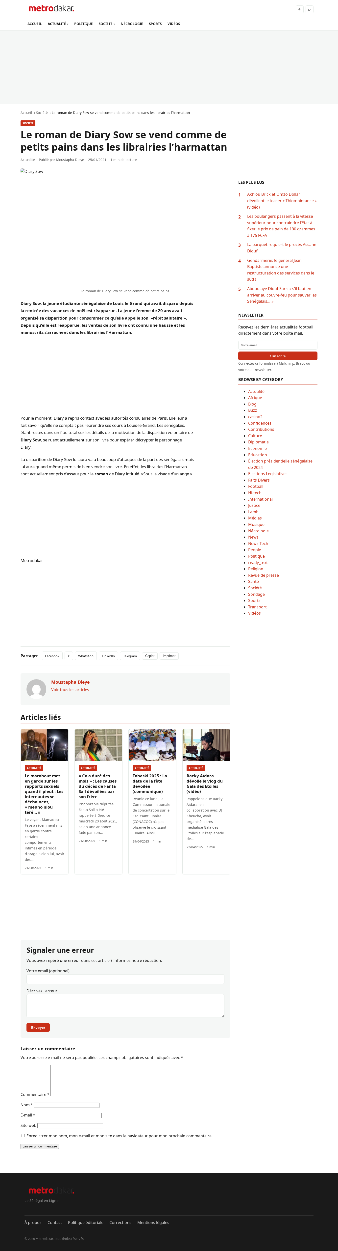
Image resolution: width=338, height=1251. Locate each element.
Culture (255, 435)
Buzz (252, 410)
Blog (252, 404)
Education (257, 455)
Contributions (261, 429)
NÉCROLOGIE (132, 23)
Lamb (253, 512)
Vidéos (254, 613)
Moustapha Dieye (70, 159)
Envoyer (38, 1028)
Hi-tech (255, 492)
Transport (257, 607)
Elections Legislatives (268, 473)
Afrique (255, 397)
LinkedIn (108, 656)
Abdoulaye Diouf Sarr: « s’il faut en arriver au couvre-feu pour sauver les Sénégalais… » (282, 295)
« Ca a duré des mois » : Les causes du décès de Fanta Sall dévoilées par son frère (98, 786)
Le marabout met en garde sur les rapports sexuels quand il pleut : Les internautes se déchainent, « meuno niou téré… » (44, 794)
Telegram (130, 656)
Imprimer (169, 656)
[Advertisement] (169, 67)
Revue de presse (263, 575)
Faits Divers (259, 480)
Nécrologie (258, 531)
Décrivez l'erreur (41, 991)
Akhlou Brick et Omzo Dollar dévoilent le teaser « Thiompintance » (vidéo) (282, 200)
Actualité (34, 768)
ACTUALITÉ (57, 23)
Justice (254, 505)
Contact (55, 1222)
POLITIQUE (83, 23)
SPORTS (155, 23)
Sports (254, 600)
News (253, 537)
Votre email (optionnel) (48, 971)
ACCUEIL (34, 23)
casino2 (255, 416)
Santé (253, 581)
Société (28, 123)
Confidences (259, 423)
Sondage (256, 594)
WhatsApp (86, 656)
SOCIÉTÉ (106, 23)
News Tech (258, 543)
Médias (255, 518)
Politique (256, 556)
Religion (255, 568)
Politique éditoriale (85, 1222)
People (254, 549)
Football (255, 486)
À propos (33, 1222)
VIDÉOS (174, 23)
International (260, 499)
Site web (28, 1125)
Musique (256, 524)
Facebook (52, 656)
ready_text (258, 562)
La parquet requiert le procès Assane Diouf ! (281, 248)
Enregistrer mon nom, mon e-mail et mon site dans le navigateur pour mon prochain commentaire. (119, 1136)
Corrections (120, 1222)
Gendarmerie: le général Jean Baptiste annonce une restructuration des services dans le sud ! (280, 270)
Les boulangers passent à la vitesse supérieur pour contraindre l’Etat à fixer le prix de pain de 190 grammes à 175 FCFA (281, 226)
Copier (149, 656)
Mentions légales (153, 1222)
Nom (27, 1105)
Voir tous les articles (70, 689)
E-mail (28, 1115)
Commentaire (35, 1094)
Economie (257, 448)
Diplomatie (258, 442)
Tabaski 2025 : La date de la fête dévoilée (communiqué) (150, 783)
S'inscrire (278, 356)
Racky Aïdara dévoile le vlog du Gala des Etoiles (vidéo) (205, 783)
